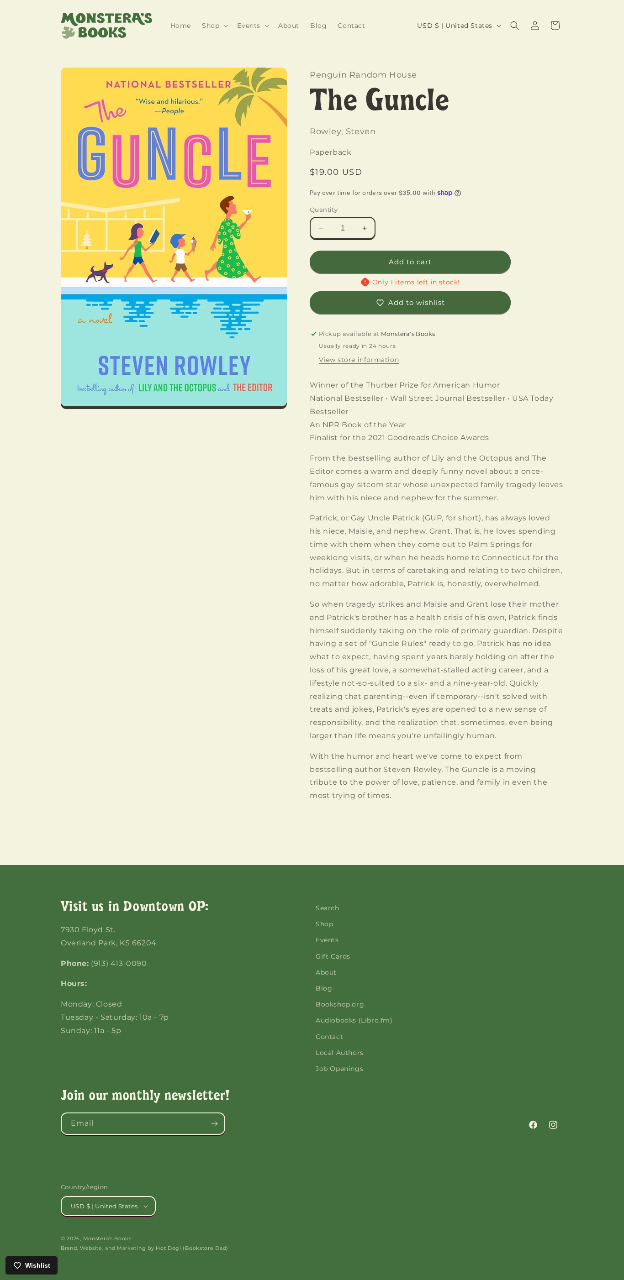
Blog (324, 988)
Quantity (324, 209)
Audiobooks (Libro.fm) (354, 1020)
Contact (329, 1037)
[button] (214, 25)
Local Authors (340, 1053)
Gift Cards (333, 956)
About (326, 972)
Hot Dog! (168, 1248)
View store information (359, 360)
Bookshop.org (340, 1004)
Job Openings (339, 1069)
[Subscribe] (214, 1123)
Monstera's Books (107, 1238)
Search (327, 908)
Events (327, 940)
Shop (324, 924)
